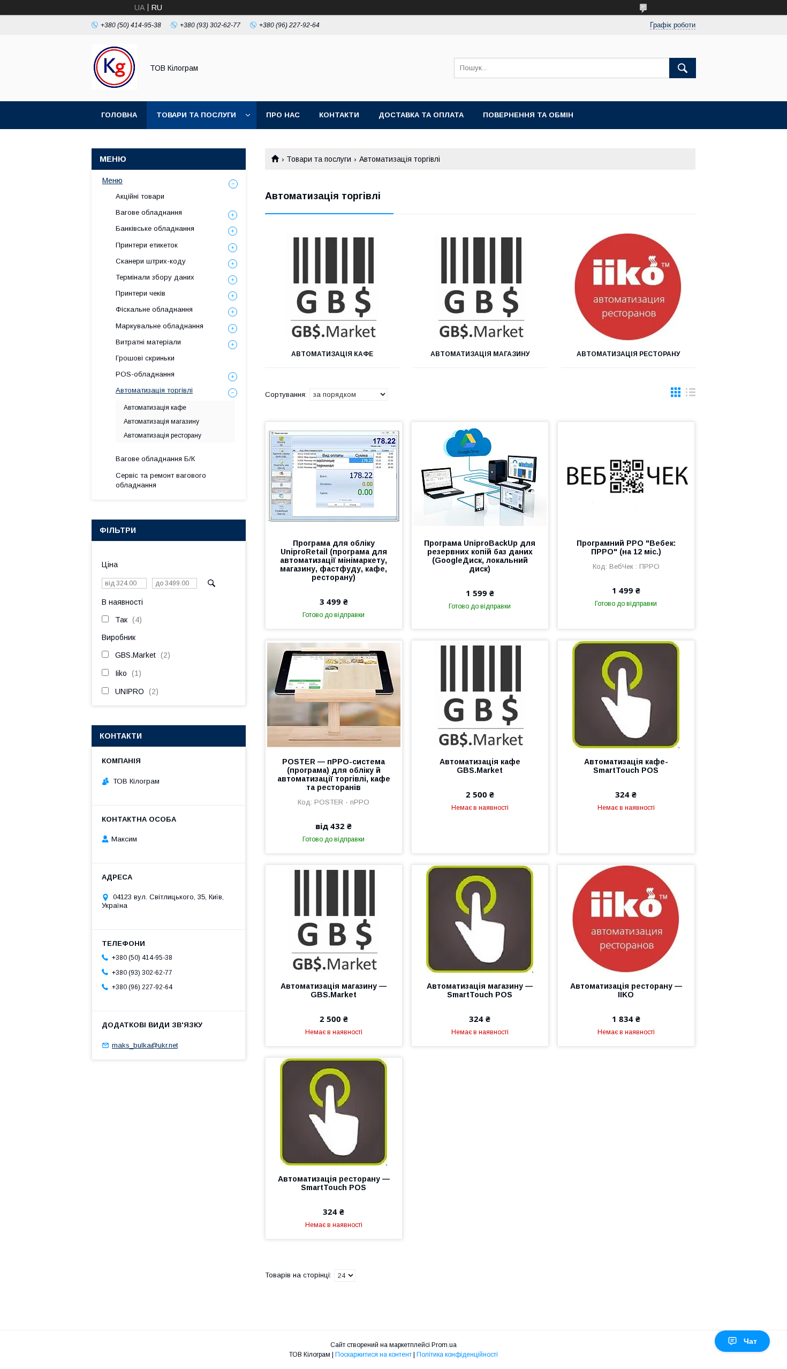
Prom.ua (444, 1345)
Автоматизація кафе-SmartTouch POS (626, 765)
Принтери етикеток (147, 245)
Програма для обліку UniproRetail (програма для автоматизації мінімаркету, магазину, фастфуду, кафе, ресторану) (333, 560)
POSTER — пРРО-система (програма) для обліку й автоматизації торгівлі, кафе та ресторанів (333, 774)
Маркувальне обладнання (159, 326)
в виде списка (690, 394)
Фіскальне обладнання (154, 309)
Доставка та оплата (421, 115)
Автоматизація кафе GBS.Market (480, 765)
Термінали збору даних (155, 277)
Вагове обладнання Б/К (155, 459)
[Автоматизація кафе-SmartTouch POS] (626, 694)
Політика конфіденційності (457, 1354)
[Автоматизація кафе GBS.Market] (480, 694)
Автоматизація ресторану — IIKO (626, 990)
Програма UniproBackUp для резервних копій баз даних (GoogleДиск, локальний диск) (479, 556)
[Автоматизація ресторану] (628, 287)
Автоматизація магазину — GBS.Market (334, 990)
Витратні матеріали (148, 342)
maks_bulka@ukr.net (145, 1045)
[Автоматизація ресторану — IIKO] (626, 918)
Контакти (339, 115)
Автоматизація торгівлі (154, 390)
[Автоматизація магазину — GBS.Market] (334, 918)
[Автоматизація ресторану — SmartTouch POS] (334, 1111)
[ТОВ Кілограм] (114, 87)
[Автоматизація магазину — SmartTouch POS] (480, 918)
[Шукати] (682, 68)
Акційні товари (140, 196)
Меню (112, 180)
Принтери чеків (140, 293)
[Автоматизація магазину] (480, 287)
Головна (119, 115)
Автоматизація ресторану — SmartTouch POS (334, 1183)
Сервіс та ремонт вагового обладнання (161, 480)
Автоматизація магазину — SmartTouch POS (480, 990)
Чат (750, 1341)
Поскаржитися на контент (373, 1354)
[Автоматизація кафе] (332, 287)
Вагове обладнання (149, 212)
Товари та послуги (196, 115)
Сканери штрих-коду (151, 261)
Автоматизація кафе (332, 354)
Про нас (283, 115)
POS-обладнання (145, 374)
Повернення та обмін (528, 115)
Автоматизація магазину (479, 354)
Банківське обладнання (155, 228)
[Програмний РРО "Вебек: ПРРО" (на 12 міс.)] (626, 475)
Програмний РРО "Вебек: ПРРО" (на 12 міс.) (626, 547)
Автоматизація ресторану (628, 354)
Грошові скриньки (145, 358)
